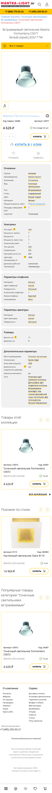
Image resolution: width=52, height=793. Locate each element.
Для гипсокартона (38, 398)
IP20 (30, 363)
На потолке (42, 356)
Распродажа (8, 702)
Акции (5, 708)
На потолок (39, 397)
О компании (10, 688)
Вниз (30, 299)
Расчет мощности (37, 204)
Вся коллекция (38, 494)
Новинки (7, 705)
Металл (31, 200)
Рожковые (32, 377)
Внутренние (41, 403)
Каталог (15, 16)
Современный (34, 193)
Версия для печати (47, 115)
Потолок (32, 356)
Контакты (7, 693)
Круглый (32, 296)
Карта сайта (8, 711)
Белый (31, 197)
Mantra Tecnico (14, 116)
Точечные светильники (34, 16)
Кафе (36, 360)
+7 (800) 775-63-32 (14, 11)
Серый (38, 197)
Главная (5, 16)
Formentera (33, 180)
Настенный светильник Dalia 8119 (23, 555)
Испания (32, 116)
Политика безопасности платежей (26, 738)
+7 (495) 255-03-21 (37, 11)
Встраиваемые (9, 19)
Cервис (33, 688)
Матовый (32, 289)
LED (29, 229)
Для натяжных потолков (37, 378)
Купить (37, 136)
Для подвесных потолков (37, 384)
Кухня (30, 360)
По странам (8, 699)
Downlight (32, 391)
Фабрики (7, 696)
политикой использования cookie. (26, 757)
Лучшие (31, 403)
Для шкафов (33, 382)
